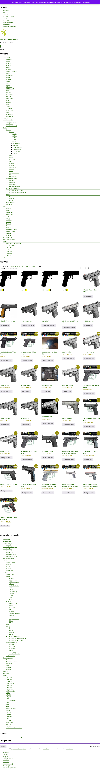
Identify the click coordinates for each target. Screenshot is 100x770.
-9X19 (8, 718)
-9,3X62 (8, 714)
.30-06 (14, 134)
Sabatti (8, 102)
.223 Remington (17, 149)
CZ (10, 196)
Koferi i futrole (10, 232)
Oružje (5, 128)
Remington (12, 167)
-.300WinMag (10, 683)
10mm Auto (9, 722)
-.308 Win (9, 251)
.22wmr (14, 153)
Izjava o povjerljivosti (9, 26)
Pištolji (8, 194)
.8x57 (11, 597)
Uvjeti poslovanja (8, 22)
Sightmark (9, 108)
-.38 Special (9, 689)
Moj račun (6, 20)
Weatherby (9, 114)
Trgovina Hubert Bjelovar (9, 39)
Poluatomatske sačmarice (17, 192)
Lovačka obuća (7, 204)
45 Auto (8, 726)
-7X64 (8, 710)
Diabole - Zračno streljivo (14, 728)
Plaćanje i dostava (8, 16)
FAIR (7, 91)
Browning (9, 69)
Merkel (11, 165)
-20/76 (8, 255)
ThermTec (9, 110)
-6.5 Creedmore (11, 701)
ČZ (10, 161)
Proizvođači (6, 58)
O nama (5, 14)
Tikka (7, 112)
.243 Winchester (17, 147)
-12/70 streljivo (10, 245)
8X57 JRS (15, 146)
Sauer (8, 106)
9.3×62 (14, 142)
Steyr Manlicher (14, 173)
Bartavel (8, 60)
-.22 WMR (9, 677)
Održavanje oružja (11, 230)
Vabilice (8, 222)
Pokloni (5, 118)
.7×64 (14, 140)
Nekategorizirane (8, 559)
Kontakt (5, 12)
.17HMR (11, 578)
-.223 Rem (9, 247)
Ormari (8, 234)
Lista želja (6, 18)
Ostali (11, 200)
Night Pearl (9, 99)
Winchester (9, 116)
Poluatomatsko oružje (13, 188)
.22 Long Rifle (16, 151)
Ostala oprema (7, 216)
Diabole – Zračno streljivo (14, 243)
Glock (11, 631)
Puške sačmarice (11, 179)
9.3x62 (11, 599)
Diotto (8, 77)
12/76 (14, 652)
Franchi (8, 79)
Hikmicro (9, 87)
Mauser (8, 97)
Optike (5, 206)
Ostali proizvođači (11, 126)
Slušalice (8, 220)
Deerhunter (9, 75)
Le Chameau (10, 95)
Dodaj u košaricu (6, 360)
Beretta (8, 63)
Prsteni (8, 224)
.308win (14, 136)
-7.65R (8, 249)
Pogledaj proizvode (28, 325)
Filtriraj (3, 746)
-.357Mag (9, 687)
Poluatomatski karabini (16, 190)
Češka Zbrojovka (11, 71)
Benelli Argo (13, 603)
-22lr (7, 699)
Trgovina (6, 10)
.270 (10, 588)
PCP (4, 257)
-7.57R (8, 703)
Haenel (8, 83)
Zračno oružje (10, 202)
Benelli (8, 62)
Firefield (8, 93)
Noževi (8, 218)
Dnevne (8, 208)
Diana (8, 73)
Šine (7, 226)
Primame (9, 235)
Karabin (8, 130)
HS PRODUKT (10, 89)
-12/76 (8, 693)
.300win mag (16, 144)
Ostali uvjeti (6, 24)
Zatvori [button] (87, 2)
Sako (7, 104)
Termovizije (9, 212)
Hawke (8, 85)
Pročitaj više (88, 296)
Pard (7, 100)
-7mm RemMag (11, 708)
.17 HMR (8, 720)
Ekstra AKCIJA (7, 237)
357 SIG (8, 724)
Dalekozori (9, 214)
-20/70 (8, 695)
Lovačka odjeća (8, 120)
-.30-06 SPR (10, 253)
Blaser (8, 67)
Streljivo (5, 241)
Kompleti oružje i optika (10, 239)
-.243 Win (9, 679)
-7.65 (8, 705)
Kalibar (11, 132)
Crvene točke (10, 562)
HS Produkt (12, 198)
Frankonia (12, 185)
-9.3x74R (9, 716)
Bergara (8, 65)
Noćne (8, 210)
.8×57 (14, 138)
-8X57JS (8, 712)
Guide (8, 81)
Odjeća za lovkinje (11, 122)
